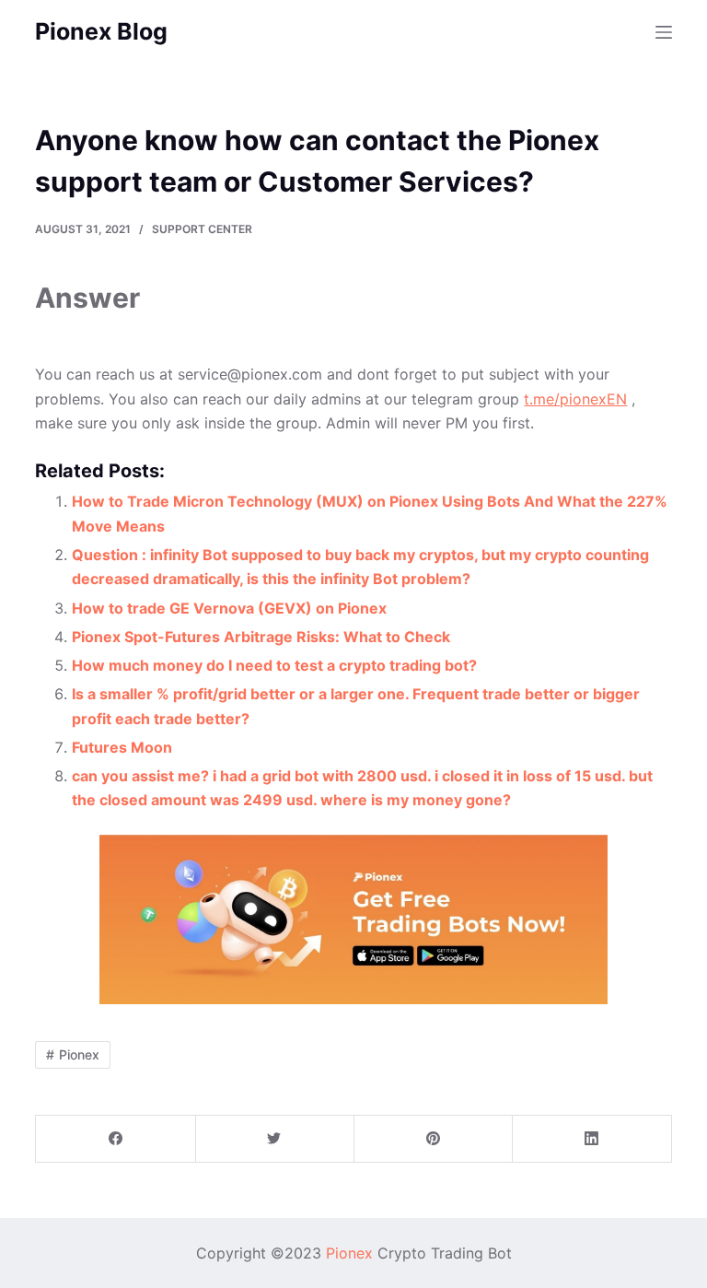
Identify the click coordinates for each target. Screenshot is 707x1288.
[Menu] (663, 32)
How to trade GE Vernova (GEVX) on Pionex (229, 608)
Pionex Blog (101, 31)
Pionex (79, 1054)
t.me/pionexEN (575, 399)
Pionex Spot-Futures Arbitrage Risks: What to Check (261, 636)
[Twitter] (274, 1139)
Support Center (202, 229)
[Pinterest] (433, 1139)
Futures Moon (122, 747)
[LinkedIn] (591, 1139)
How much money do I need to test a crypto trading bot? (274, 665)
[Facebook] (115, 1139)
